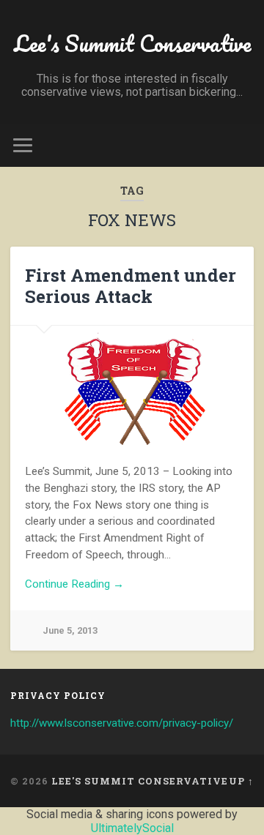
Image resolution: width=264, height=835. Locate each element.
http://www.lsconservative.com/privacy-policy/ (121, 723)
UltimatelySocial (132, 828)
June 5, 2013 (70, 630)
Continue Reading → (74, 584)
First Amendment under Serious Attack (130, 285)
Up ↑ (241, 781)
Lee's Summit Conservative (132, 43)
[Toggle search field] (242, 145)
